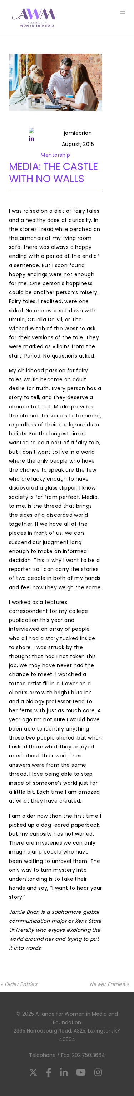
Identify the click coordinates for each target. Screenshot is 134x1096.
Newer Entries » (109, 984)
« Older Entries (19, 984)
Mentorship (55, 155)
